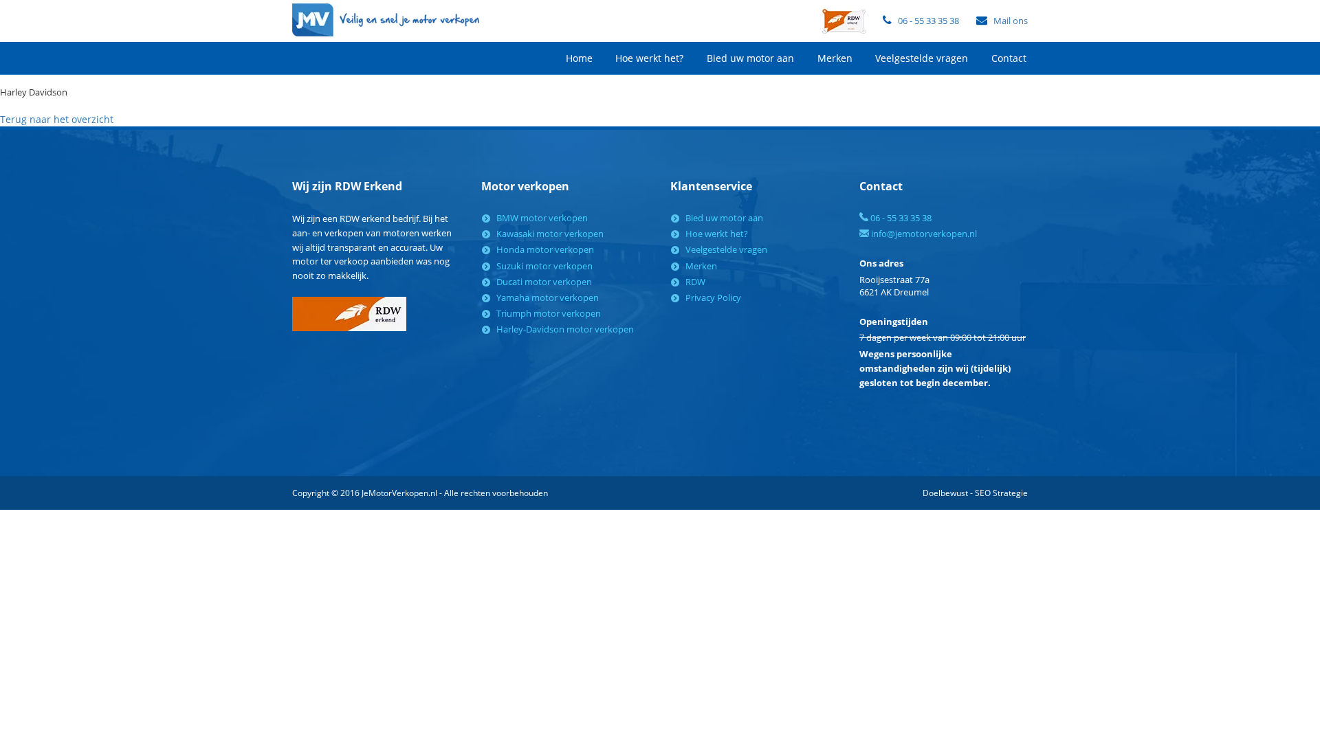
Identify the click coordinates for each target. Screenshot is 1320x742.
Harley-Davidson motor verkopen (565, 329)
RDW (695, 282)
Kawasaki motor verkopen (550, 233)
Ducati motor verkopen (544, 282)
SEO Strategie (1001, 493)
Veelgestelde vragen (921, 58)
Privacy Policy (713, 297)
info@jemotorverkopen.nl (923, 233)
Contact (1008, 58)
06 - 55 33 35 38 (928, 20)
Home (579, 58)
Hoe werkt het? (649, 58)
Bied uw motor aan (750, 58)
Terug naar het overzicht (56, 119)
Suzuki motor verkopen (544, 266)
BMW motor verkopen (542, 218)
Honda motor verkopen (545, 249)
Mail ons (1010, 20)
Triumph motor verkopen (548, 313)
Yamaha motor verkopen (547, 297)
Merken (834, 58)
